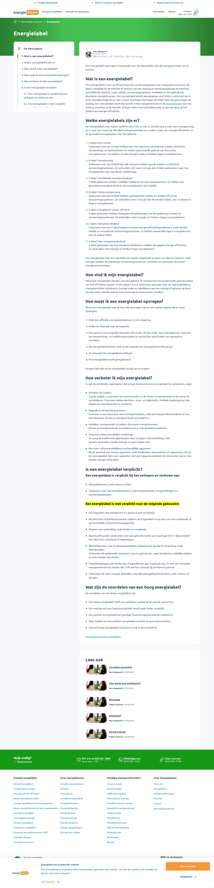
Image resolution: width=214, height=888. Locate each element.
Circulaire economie (120, 667)
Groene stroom (114, 783)
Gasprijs (64, 788)
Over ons (158, 783)
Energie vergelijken (23, 783)
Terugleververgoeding (71, 798)
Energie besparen (69, 822)
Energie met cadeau (70, 832)
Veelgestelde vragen (164, 793)
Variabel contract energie (120, 803)
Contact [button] (158, 803)
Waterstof (115, 715)
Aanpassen (186, 876)
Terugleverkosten (69, 803)
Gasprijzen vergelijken (25, 827)
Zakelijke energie (22, 837)
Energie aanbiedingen (71, 827)
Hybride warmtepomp (118, 827)
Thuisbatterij (113, 817)
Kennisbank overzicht (31, 21)
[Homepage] (26, 11)
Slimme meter (114, 812)
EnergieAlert (160, 788)
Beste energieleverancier (26, 798)
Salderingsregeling (116, 793)
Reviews (158, 798)
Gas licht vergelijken (24, 812)
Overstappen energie (24, 817)
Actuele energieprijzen (72, 783)
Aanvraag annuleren (164, 808)
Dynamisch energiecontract (121, 808)
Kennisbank (113, 837)
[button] (173, 758)
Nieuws (110, 842)
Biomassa (114, 699)
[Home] (15, 21)
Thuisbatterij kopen (117, 822)
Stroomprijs (66, 793)
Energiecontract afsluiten (26, 793)
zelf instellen (48, 881)
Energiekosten (67, 812)
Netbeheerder (114, 832)
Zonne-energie (117, 731)
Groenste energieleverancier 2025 (31, 832)
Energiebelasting (68, 808)
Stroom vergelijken (23, 822)
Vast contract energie (118, 798)
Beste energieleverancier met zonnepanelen (36, 808)
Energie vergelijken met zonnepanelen (33, 803)
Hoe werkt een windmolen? (125, 683)
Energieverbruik (68, 817)
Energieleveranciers (24, 842)
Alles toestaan (188, 866)
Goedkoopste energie (24, 788)
